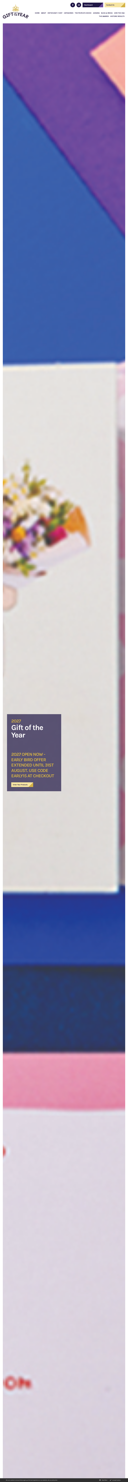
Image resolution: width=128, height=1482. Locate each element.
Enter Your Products (20, 785)
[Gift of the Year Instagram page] (78, 5)
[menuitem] (37, 13)
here (56, 1480)
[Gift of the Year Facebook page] (72, 5)
